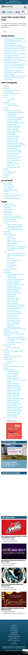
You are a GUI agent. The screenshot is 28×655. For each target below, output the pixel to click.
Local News (7, 271)
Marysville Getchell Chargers (15, 143)
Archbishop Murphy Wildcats (15, 112)
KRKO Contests (11, 238)
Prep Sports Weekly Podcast (12, 111)
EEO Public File (8, 213)
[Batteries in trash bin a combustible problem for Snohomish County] (14, 452)
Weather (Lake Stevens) (14, 390)
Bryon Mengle (8, 183)
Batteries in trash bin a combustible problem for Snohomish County (10, 464)
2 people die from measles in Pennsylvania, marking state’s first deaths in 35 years (14, 72)
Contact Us (7, 207)
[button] (25, 7)
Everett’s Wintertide (10, 219)
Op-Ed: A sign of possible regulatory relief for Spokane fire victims (14, 39)
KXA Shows (10, 267)
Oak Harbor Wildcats (13, 153)
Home (6, 223)
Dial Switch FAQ (8, 209)
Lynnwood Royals (12, 140)
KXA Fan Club (11, 264)
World (6, 177)
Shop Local (7, 346)
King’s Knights (11, 296)
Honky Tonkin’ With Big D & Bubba (13, 195)
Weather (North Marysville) (15, 407)
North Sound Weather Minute (15, 337)
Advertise (14, 625)
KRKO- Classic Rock (9, 235)
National (6, 102)
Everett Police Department (12, 94)
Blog (5, 85)
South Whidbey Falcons (14, 160)
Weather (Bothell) (12, 375)
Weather (6, 175)
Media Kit (7, 330)
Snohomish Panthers (13, 158)
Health (6, 95)
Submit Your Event (9, 358)
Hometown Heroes (12, 105)
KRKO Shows (10, 245)
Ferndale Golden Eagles (14, 126)
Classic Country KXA (10, 197)
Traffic (6, 364)
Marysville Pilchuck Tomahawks (16, 145)
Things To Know (8, 174)
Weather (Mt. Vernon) (13, 400)
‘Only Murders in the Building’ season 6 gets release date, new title (15, 58)
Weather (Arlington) (13, 373)
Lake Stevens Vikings (13, 136)
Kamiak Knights (11, 133)
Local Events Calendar (10, 269)
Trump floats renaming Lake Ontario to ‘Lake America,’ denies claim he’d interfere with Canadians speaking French (15, 66)
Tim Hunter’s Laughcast (14, 342)
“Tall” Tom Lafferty (9, 186)
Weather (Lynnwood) (13, 392)
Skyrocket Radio (18, 650)
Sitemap (6, 354)
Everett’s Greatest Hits (11, 190)
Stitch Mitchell (8, 185)
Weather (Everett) (9, 370)
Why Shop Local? (12, 361)
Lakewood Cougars (13, 138)
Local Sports (7, 272)
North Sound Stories (10, 104)
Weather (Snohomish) (13, 412)
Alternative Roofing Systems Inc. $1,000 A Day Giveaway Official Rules (16, 255)
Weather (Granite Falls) (14, 387)
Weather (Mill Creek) (13, 395)
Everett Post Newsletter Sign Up (13, 218)
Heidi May (7, 191)
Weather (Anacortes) (13, 371)
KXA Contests (11, 262)
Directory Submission (13, 347)
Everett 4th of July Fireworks (12, 216)
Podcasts (7, 335)
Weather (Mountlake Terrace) (16, 399)
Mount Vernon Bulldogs (14, 150)
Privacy (14, 642)
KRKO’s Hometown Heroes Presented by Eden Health (14, 225)
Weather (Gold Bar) (13, 385)
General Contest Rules (10, 221)
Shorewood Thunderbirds (14, 157)
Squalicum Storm (12, 162)
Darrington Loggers (12, 121)
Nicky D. (6, 193)
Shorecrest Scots (12, 155)
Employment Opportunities (12, 90)
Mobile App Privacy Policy (11, 332)
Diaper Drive (7, 211)
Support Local (8, 359)
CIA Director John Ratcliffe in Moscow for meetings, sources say (15, 54)
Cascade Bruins (11, 116)
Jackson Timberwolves (13, 131)
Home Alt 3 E (8, 233)
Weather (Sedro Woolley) (14, 411)
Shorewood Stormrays (13, 318)
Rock (8, 100)
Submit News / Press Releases (14, 3)
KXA (5, 252)
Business (6, 87)
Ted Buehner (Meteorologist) (12, 198)
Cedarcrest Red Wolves (14, 119)
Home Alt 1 (7, 231)
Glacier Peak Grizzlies (13, 128)
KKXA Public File (14, 634)
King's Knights (11, 134)
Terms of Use (8, 363)
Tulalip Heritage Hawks (13, 167)
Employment (14, 632)
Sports (6, 169)
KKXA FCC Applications (13, 260)
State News (7, 170)
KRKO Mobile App (12, 243)
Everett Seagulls (12, 124)
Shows (6, 349)
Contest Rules (14, 629)
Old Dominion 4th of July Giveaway (14, 334)
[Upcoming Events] (14, 527)
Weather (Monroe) (12, 397)
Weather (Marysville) (13, 393)
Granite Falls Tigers (12, 129)
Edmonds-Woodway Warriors (15, 123)
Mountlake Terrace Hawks (14, 152)
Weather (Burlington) (13, 378)
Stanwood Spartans (13, 163)
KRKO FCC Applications (14, 242)
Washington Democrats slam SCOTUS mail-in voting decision (15, 42)
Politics (6, 109)
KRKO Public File (14, 638)
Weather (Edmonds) (13, 383)
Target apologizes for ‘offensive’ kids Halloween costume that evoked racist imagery (15, 77)
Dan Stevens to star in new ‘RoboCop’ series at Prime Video (15, 51)
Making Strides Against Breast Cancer (15, 329)
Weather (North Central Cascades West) (14, 404)
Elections (6, 88)
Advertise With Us (14, 1)
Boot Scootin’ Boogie (10, 206)
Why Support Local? (10, 417)
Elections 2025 (8, 214)
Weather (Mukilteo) (13, 402)
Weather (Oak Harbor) (13, 409)
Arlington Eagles (12, 114)
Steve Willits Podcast (10, 172)
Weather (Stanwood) (13, 414)
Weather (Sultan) (12, 416)
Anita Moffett (8, 188)
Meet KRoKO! (11, 250)
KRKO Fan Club (11, 240)
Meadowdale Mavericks (14, 146)
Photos (6, 107)
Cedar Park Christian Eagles (15, 117)
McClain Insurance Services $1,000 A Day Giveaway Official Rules (17, 247)
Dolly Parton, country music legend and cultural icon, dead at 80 (15, 61)
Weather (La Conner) (13, 388)
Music (5, 97)
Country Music (11, 99)
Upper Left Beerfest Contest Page (14, 366)
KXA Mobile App (11, 265)
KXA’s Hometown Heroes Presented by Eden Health (14, 229)
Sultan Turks (10, 165)
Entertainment (8, 92)
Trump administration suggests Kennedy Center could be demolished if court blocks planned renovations (15, 47)
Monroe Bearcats (12, 148)
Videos (6, 368)
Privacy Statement (9, 344)
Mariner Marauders (12, 141)
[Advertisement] (14, 12)
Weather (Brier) (11, 376)
